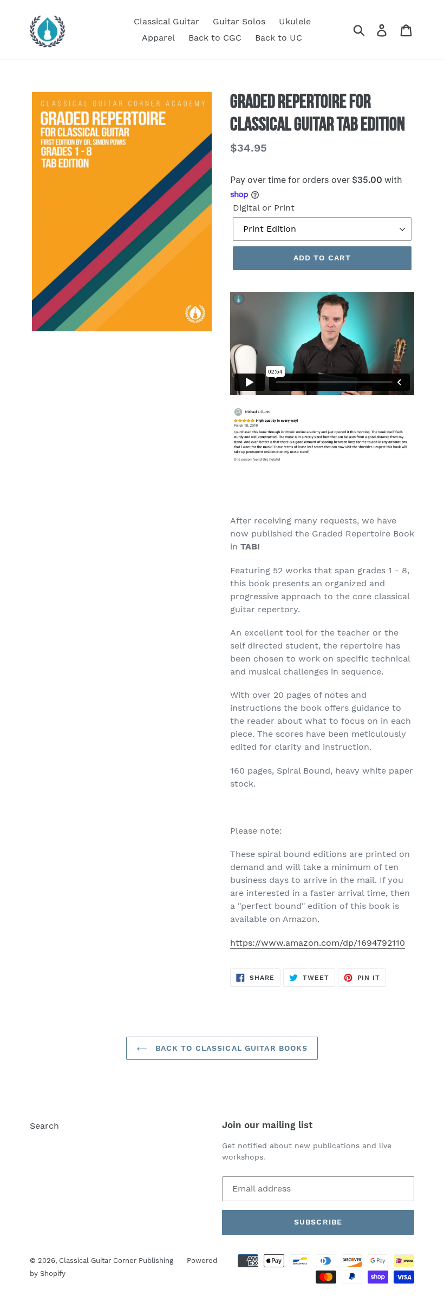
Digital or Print (264, 207)
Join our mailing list (267, 1124)
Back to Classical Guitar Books (230, 1048)
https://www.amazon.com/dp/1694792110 (317, 943)
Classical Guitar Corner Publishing (116, 1260)
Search (44, 1126)
